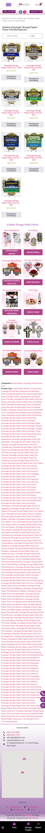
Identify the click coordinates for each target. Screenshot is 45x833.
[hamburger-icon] (8, 4)
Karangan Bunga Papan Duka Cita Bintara (18, 418)
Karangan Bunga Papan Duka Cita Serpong (19, 665)
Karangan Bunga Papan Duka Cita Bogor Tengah (21, 428)
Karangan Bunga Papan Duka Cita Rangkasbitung (22, 655)
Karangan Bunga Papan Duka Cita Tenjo (18, 705)
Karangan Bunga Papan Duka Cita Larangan (19, 578)
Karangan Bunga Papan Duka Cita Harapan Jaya (21, 498)
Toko (14, 827)
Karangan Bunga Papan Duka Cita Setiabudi (19, 668)
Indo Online (33, 818)
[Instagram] (24, 12)
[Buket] (38, 823)
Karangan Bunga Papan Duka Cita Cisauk (18, 487)
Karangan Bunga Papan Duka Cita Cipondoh (19, 482)
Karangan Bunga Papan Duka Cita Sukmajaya (20, 676)
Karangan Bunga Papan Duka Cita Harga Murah (21, 500)
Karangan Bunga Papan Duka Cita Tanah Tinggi (21, 692)
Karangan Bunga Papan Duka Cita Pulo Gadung (21, 652)
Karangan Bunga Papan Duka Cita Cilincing (19, 468)
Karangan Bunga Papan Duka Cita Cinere (18, 476)
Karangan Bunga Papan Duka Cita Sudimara (19, 671)
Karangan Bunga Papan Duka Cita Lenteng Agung (22, 580)
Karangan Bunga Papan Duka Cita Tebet (18, 703)
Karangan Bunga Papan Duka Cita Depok (18, 490)
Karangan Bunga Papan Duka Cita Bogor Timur (21, 431)
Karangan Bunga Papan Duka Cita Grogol (18, 495)
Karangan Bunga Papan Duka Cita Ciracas (18, 484)
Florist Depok (35, 388)
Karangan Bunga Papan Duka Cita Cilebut (25, 463)
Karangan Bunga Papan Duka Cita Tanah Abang (21, 687)
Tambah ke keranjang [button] (11, 77)
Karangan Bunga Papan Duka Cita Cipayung (19, 479)
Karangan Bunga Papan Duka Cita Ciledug (19, 466)
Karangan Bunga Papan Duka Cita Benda (24, 415)
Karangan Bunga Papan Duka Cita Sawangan (20, 663)
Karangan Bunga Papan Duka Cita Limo (17, 583)
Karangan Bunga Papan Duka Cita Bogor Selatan (21, 426)
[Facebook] (20, 12)
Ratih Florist (27, 815)
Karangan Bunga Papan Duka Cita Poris (23, 649)
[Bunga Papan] (28, 823)
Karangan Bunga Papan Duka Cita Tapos (18, 700)
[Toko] (14, 823)
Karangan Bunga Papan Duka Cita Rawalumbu (20, 660)
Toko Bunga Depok (9, 721)
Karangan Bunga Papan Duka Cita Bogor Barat (20, 423)
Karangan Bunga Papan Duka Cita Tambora (19, 681)
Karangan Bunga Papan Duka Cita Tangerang (20, 695)
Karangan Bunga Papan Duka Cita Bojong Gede (21, 434)
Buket (38, 827)
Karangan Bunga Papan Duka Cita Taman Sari (20, 679)
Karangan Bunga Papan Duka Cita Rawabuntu (20, 657)
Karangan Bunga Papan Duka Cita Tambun (19, 684)
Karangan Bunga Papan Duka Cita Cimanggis (20, 474)
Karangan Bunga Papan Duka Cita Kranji (22, 575)
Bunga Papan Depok (20, 388)
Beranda (5, 18)
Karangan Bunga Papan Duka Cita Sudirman (19, 673)
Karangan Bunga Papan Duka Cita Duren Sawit (20, 492)
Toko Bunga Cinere (31, 719)
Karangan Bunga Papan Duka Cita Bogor (18, 420)
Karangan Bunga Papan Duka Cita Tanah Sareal (21, 689)
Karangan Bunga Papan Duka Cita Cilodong (19, 471)
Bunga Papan (28, 828)
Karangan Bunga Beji (10, 391)
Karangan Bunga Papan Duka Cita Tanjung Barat (21, 697)
